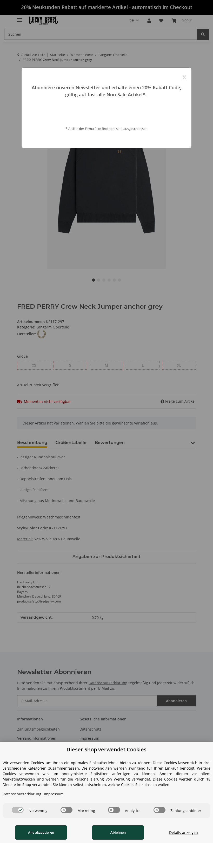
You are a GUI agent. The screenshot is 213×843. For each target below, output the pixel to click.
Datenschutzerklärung (22, 793)
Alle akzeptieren (41, 832)
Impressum (54, 793)
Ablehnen (118, 832)
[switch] (18, 810)
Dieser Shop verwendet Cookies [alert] (106, 749)
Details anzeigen (183, 832)
